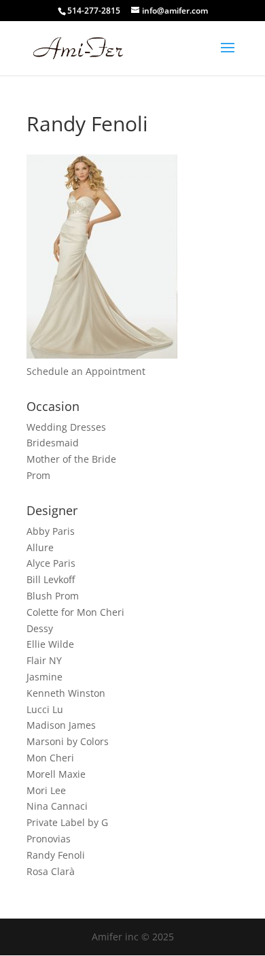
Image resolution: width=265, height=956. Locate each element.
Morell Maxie (56, 774)
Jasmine (44, 676)
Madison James (61, 725)
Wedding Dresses (66, 427)
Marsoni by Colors (67, 741)
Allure (40, 547)
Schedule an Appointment (85, 371)
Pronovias (48, 838)
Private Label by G (67, 822)
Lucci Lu (44, 709)
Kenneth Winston (65, 693)
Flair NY (44, 660)
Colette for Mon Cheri (75, 612)
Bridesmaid (52, 442)
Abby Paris (50, 531)
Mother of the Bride (71, 458)
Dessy (39, 628)
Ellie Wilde (50, 644)
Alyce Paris (50, 563)
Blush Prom (52, 595)
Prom (38, 475)
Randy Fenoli (55, 854)
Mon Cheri (50, 757)
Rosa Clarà (50, 871)
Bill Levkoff (50, 579)
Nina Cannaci (57, 806)
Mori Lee (46, 790)
